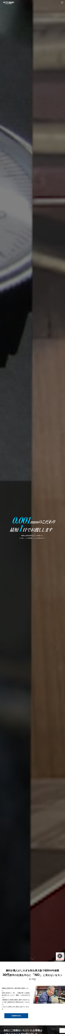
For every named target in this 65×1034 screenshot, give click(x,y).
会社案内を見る (16, 1015)
